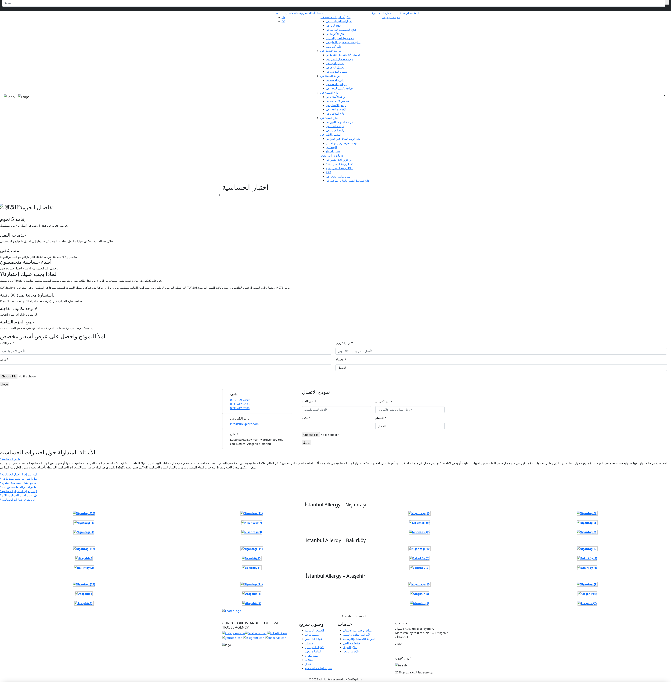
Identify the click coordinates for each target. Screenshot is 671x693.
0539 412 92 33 (240, 404)
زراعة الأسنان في (336, 97)
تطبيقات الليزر (351, 643)
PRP (328, 172)
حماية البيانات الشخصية (318, 668)
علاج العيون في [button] (329, 118)
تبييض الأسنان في (336, 105)
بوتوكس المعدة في (336, 84)
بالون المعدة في (335, 80)
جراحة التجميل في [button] (330, 51)
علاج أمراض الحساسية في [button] (335, 17)
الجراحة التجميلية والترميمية (359, 639)
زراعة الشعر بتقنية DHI (339, 168)
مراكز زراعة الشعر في (339, 160)
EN (283, 17)
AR (278, 13)
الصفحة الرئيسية (409, 13)
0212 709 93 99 (240, 400)
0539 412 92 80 (240, 408)
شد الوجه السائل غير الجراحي (343, 139)
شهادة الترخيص (391, 17)
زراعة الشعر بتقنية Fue (339, 164)
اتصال (288, 13)
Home (226, 195)
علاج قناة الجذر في (337, 109)
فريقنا (373, 13)
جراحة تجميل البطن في (339, 59)
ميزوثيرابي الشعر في (338, 176)
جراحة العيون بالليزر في (339, 122)
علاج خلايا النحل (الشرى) (340, 38)
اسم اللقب (7, 343)
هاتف (4, 359)
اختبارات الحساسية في (339, 21)
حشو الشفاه (333, 151)
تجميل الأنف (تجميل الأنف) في (343, 55)
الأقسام (341, 359)
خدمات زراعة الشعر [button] (332, 155)
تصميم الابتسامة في (337, 101)
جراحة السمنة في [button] (330, 76)
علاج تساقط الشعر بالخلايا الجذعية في (348, 181)
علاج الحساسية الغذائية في (341, 30)
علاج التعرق (350, 647)
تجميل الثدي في (335, 67)
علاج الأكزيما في (335, 34)
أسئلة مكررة (307, 13)
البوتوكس (331, 147)
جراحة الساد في (335, 126)
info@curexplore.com (244, 424)
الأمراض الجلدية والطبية (356, 635)
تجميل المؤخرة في (336, 72)
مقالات (296, 13)
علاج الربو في (333, 25)
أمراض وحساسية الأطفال (358, 630)
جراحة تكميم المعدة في (339, 88)
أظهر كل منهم (334, 46)
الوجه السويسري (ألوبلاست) (342, 143)
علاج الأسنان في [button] (329, 93)
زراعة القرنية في (335, 130)
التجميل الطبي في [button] (330, 134)
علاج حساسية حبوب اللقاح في (343, 42)
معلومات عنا (384, 13)
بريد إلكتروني (344, 343)
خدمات (319, 13)
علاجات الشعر (351, 651)
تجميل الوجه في (335, 63)
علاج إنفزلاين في (335, 113)
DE (283, 21)
